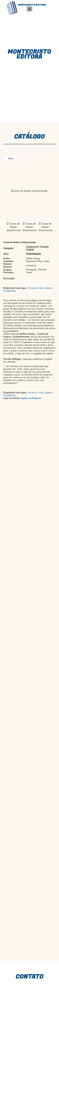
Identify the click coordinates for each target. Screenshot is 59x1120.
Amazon (32, 288)
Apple (48, 288)
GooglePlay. (9, 290)
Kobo (41, 288)
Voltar (10, 158)
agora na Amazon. (31, 398)
